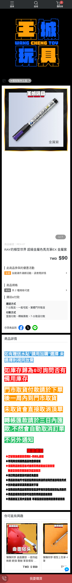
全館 (7, 273)
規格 (7, 290)
